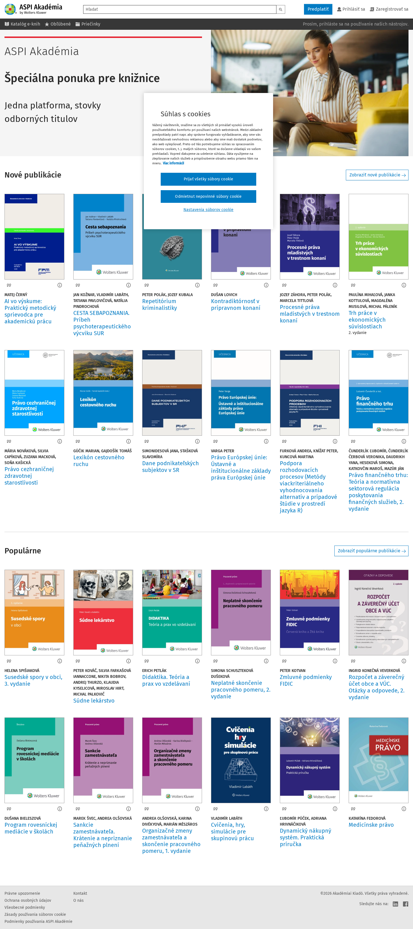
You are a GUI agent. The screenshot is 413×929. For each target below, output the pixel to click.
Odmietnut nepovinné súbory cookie (208, 196)
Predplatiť (318, 9)
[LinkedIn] (395, 904)
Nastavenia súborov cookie (208, 209)
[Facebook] (406, 904)
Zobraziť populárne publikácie (369, 550)
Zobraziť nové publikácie (375, 175)
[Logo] (33, 9)
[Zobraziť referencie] (8, 285)
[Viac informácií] (59, 285)
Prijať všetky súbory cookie (208, 179)
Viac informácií (173, 163)
